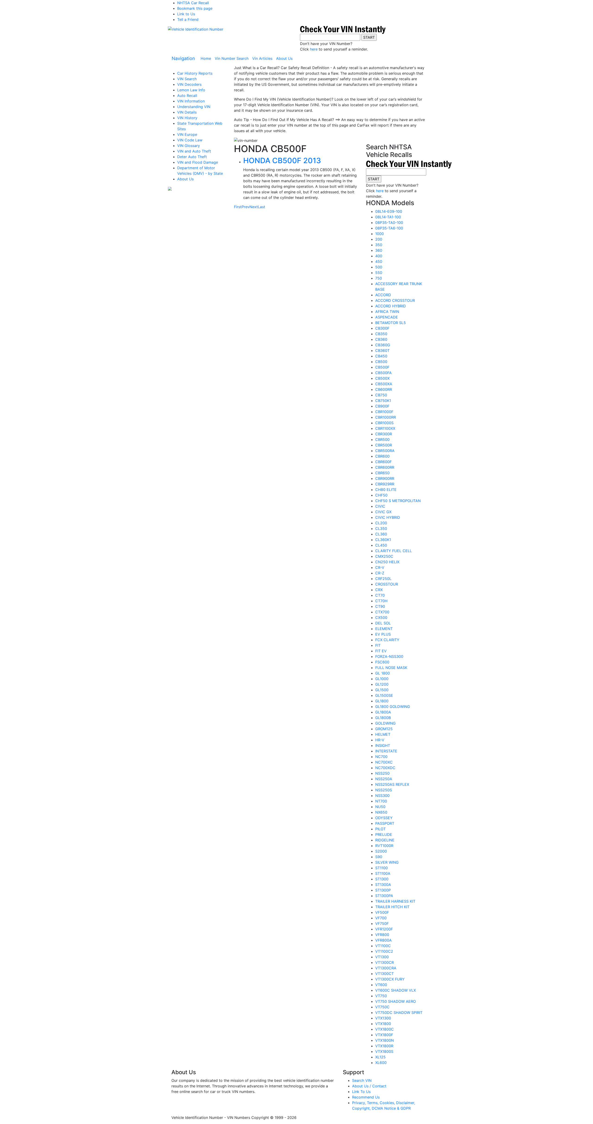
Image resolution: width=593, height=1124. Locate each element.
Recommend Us (366, 1097)
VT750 (381, 995)
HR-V (379, 740)
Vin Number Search (232, 58)
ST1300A (383, 884)
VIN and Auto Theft (194, 151)
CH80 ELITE (386, 489)
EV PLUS (383, 634)
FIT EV (381, 651)
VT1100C (383, 945)
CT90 (380, 606)
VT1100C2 (384, 951)
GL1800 (381, 701)
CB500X (382, 378)
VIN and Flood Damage (197, 162)
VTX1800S (384, 1051)
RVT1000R (384, 845)
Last (261, 206)
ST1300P (383, 890)
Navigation (183, 58)
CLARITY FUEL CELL (393, 550)
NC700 (381, 756)
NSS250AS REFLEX (392, 784)
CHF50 (381, 495)
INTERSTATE (386, 751)
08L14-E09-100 (388, 211)
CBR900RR (384, 478)
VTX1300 (383, 1018)
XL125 (380, 1057)
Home (207, 58)
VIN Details (187, 112)
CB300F (382, 328)
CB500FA (383, 372)
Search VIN (362, 1080)
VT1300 (382, 957)
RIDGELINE (384, 840)
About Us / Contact (369, 1086)
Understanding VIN (193, 106)
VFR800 (382, 934)
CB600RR (383, 389)
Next (253, 206)
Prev (245, 206)
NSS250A (383, 779)
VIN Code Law (189, 140)
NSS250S (383, 790)
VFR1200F (384, 929)
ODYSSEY (384, 817)
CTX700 (382, 612)
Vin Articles (262, 58)
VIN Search (187, 78)
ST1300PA (384, 895)
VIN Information (191, 101)
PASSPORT (384, 823)
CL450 (381, 545)
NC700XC (384, 762)
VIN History (187, 117)
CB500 (381, 361)
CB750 (381, 395)
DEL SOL (383, 623)
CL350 (381, 528)
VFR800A (383, 940)
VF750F (382, 923)
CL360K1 (383, 539)
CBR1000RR (385, 417)
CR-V (379, 567)
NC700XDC (385, 767)
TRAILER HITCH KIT (392, 906)
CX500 (381, 617)
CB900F (382, 406)
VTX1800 (383, 1023)
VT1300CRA (385, 968)
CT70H (381, 601)
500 (378, 267)
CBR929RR (384, 484)
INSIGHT (382, 745)
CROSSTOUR (386, 584)
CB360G (382, 345)
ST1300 (381, 879)
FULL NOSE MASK (391, 667)
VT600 (381, 984)
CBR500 (382, 439)
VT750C (382, 1007)
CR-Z (379, 573)
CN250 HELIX (387, 562)
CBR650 (382, 473)
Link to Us (186, 14)
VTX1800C (384, 1029)
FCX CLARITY (387, 639)
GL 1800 (382, 673)
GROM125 (384, 728)
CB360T (382, 350)
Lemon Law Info (191, 90)
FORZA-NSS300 (389, 656)
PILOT (380, 829)
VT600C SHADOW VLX (395, 990)
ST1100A (382, 873)
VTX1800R (384, 1046)
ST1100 (381, 868)
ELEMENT (384, 628)
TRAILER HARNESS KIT (395, 901)
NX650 (381, 812)
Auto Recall (187, 95)
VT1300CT (384, 973)
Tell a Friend (188, 19)
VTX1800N (384, 1040)
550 (378, 272)
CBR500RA (384, 450)
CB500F (382, 367)
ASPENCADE (386, 317)
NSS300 (382, 795)
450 (378, 261)
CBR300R (383, 434)
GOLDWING (385, 723)
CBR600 (382, 456)
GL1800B (383, 717)
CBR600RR (384, 467)
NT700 (381, 801)
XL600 (381, 1062)
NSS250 (382, 773)
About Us (284, 58)
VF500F (382, 912)
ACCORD (383, 295)
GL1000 (381, 678)
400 (378, 256)
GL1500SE (384, 695)
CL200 (381, 523)
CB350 (381, 333)
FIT (378, 645)
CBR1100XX (385, 428)
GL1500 (381, 690)
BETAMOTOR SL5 (390, 322)
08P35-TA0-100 (389, 222)
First (238, 206)
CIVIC (380, 506)
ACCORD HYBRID (390, 306)
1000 (379, 233)
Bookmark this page (194, 8)
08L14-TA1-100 (388, 217)
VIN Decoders (189, 84)
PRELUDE (383, 834)
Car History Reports (194, 73)
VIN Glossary (188, 145)
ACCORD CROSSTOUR (395, 300)
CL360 (381, 534)
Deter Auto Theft (192, 156)
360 (378, 250)
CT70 (380, 595)
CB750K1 (383, 400)
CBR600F (383, 461)
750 (378, 278)
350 (378, 244)
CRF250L (383, 578)
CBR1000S (384, 422)
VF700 (381, 918)
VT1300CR (384, 962)
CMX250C (384, 556)
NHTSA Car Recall (193, 2)
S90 (378, 856)
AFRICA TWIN (387, 311)
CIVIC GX (383, 511)
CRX (379, 589)
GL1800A (383, 712)
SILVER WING (387, 862)
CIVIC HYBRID (387, 517)
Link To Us (361, 1091)
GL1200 (381, 684)
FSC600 (382, 662)
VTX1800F (384, 1034)
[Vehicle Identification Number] (195, 29)
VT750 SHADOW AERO (395, 1001)
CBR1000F (384, 411)
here (314, 49)
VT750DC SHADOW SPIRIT (399, 1012)
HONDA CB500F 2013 (282, 160)
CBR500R (383, 445)
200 (378, 239)
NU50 (380, 806)
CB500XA (383, 384)
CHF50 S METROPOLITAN (398, 500)
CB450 (381, 356)
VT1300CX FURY (390, 979)
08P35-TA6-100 (389, 228)
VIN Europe (187, 134)
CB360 (381, 339)
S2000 (381, 851)
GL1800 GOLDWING (392, 706)
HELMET (382, 734)
